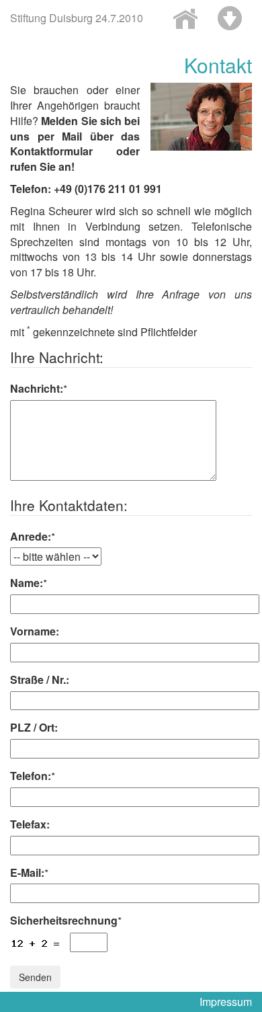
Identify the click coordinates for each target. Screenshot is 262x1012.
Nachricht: (38, 388)
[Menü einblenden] (230, 18)
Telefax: (30, 824)
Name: (28, 583)
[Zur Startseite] (185, 18)
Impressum (226, 1001)
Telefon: (32, 776)
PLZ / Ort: (34, 727)
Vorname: (34, 631)
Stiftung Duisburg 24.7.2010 (76, 18)
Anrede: (32, 536)
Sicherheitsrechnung (66, 920)
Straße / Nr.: (39, 679)
